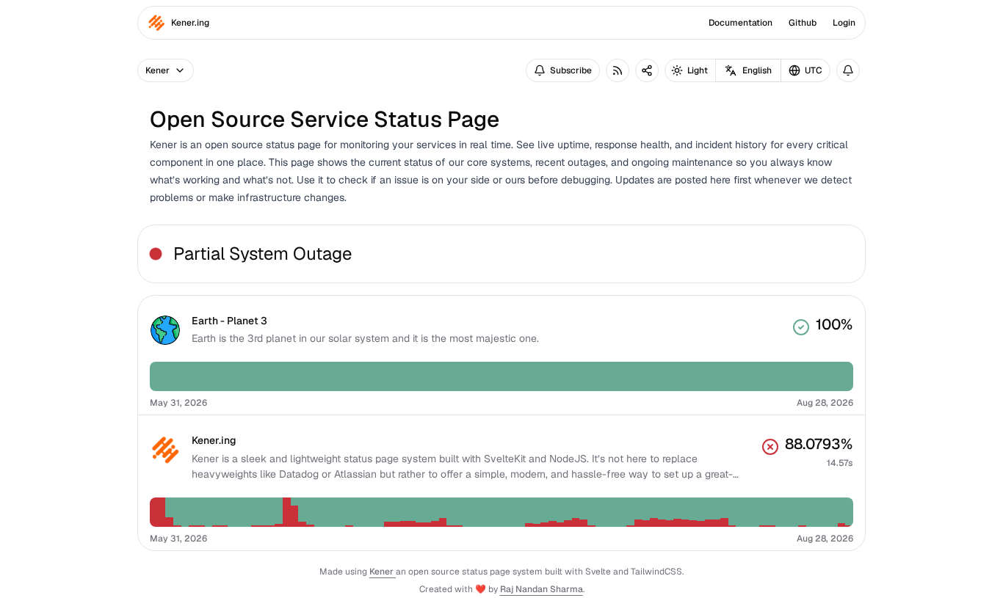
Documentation (740, 23)
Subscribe (571, 70)
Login (844, 23)
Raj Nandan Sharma (541, 589)
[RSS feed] (617, 70)
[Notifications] (848, 70)
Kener (382, 571)
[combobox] (805, 70)
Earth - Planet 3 (229, 320)
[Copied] (647, 70)
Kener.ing (190, 23)
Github (802, 23)
